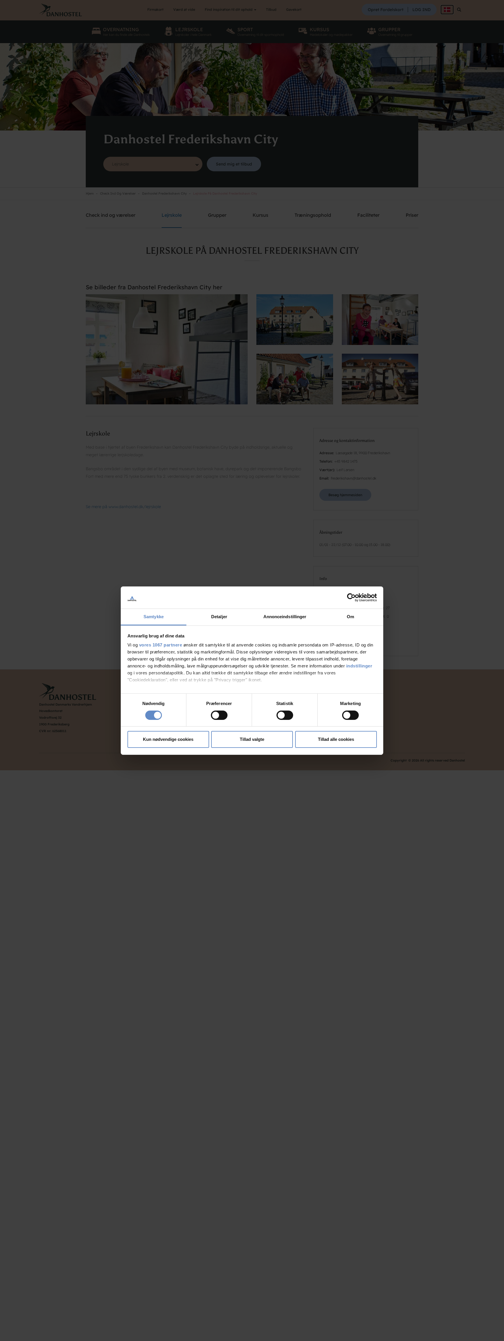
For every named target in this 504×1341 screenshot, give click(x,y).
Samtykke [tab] (154, 616)
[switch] (219, 715)
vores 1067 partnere (160, 644)
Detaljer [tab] (219, 616)
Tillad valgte (252, 739)
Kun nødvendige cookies (168, 739)
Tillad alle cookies (336, 739)
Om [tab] (350, 616)
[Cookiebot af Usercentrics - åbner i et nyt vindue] (351, 597)
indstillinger (359, 665)
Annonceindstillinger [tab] (285, 616)
